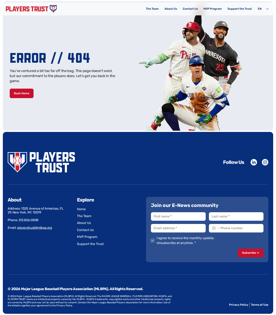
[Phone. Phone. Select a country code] (216, 228)
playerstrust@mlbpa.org (34, 228)
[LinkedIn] (254, 162)
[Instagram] (265, 162)
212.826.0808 (28, 220)
